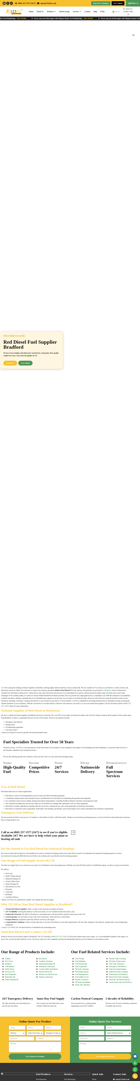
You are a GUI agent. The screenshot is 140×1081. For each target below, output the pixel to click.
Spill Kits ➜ (133, 3)
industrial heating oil (11, 856)
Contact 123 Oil (7, 927)
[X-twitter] (7, 3)
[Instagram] (11, 3)
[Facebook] (4, 3)
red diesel (107, 690)
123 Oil (3, 688)
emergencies (24, 817)
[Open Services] (80, 11)
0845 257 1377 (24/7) (26, 832)
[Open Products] (55, 11)
